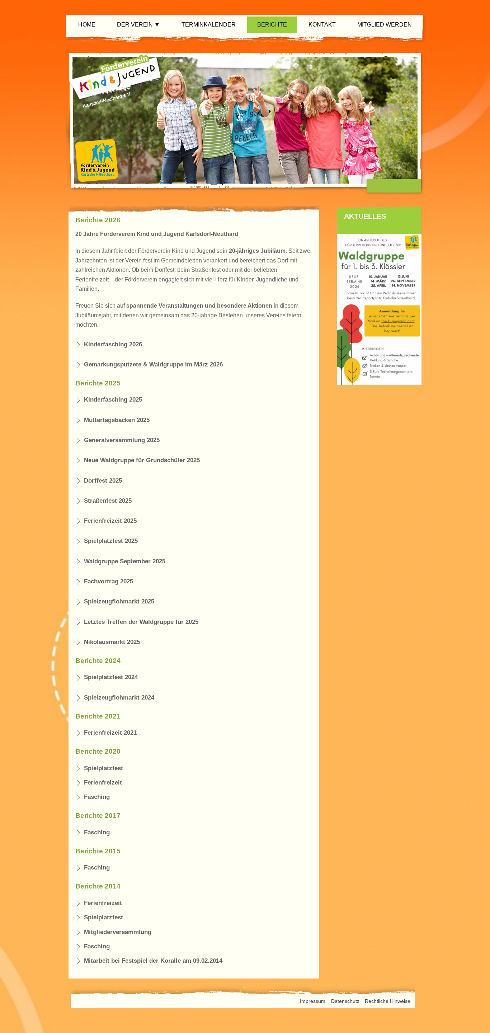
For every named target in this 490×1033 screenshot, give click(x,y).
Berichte (272, 25)
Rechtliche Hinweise (387, 1001)
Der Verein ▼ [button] (138, 25)
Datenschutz (345, 1001)
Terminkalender (209, 25)
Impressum (312, 1001)
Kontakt (322, 25)
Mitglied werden (384, 25)
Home (86, 25)
